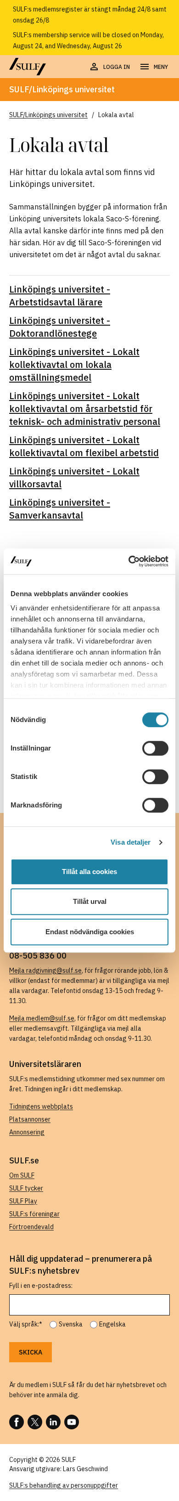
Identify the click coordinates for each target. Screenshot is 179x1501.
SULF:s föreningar (34, 1214)
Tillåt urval (89, 901)
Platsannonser (29, 1119)
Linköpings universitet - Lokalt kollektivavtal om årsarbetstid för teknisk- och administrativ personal (84, 408)
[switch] (155, 748)
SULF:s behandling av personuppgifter (63, 1485)
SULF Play (23, 1201)
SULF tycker (26, 1188)
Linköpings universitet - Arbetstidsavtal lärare (59, 295)
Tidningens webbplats (41, 1106)
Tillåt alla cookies (89, 871)
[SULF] (27, 66)
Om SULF (21, 1175)
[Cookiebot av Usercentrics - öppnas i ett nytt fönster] (128, 561)
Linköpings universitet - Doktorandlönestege (59, 326)
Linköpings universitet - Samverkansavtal (59, 508)
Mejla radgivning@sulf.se (45, 970)
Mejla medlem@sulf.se (41, 1018)
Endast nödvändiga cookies (89, 932)
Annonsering (27, 1132)
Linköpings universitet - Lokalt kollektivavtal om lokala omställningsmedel (74, 364)
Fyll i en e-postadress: (41, 1285)
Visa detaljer (131, 842)
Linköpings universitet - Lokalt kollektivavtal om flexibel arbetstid (84, 446)
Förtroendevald (31, 1227)
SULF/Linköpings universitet (62, 89)
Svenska (71, 1324)
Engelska (112, 1324)
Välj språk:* (25, 1324)
